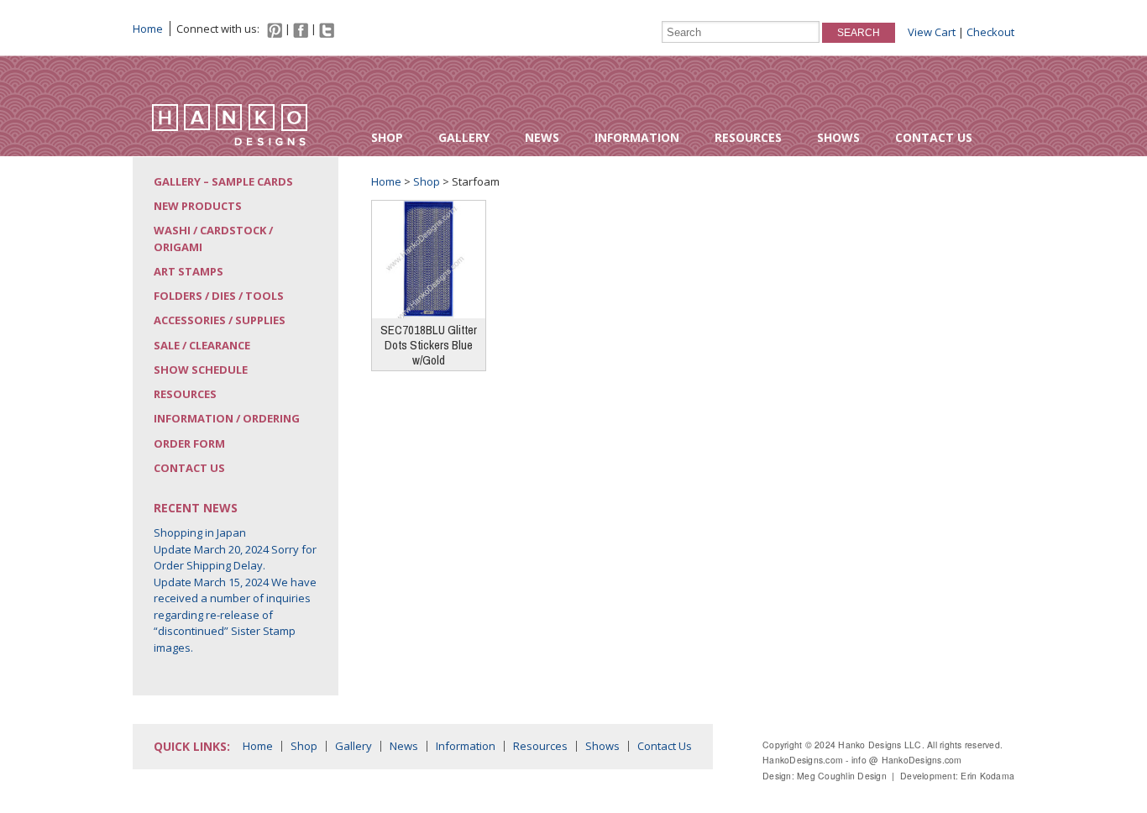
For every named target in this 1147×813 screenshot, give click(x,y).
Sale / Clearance (202, 345)
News (542, 137)
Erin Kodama (987, 775)
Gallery (464, 137)
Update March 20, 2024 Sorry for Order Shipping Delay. (235, 558)
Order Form (189, 443)
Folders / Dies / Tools (219, 295)
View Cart (932, 31)
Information (636, 137)
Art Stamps (188, 271)
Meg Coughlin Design (842, 775)
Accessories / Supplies (219, 320)
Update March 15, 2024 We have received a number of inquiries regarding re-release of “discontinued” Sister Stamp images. (235, 614)
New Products (198, 205)
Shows (838, 137)
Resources (748, 137)
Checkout (990, 31)
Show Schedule (201, 369)
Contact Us (933, 137)
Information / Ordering (227, 418)
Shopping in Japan (200, 532)
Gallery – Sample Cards (223, 181)
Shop (387, 137)
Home (148, 28)
